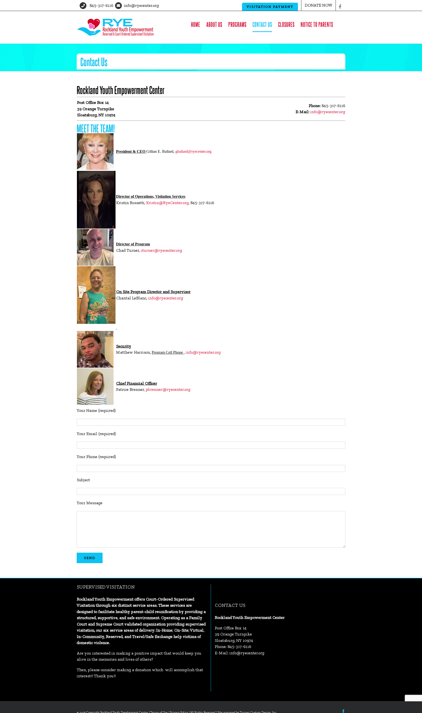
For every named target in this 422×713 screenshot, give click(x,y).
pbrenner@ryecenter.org (168, 389)
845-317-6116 (100, 5)
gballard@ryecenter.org (193, 151)
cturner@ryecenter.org (161, 250)
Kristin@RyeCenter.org (167, 202)
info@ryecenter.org (141, 5)
